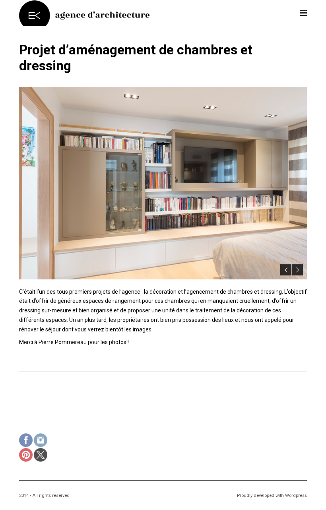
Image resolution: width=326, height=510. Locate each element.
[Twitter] (40, 456)
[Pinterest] (26, 456)
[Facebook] (26, 441)
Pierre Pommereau (63, 342)
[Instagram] (40, 441)
